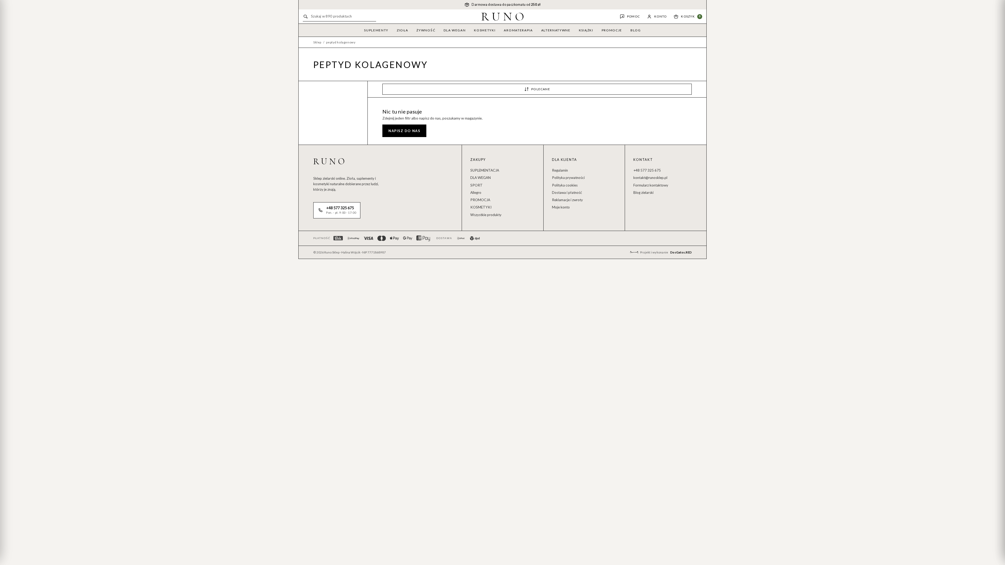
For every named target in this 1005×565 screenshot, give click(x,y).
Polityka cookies (565, 185)
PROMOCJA (480, 200)
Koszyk (691, 16)
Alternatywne (556, 30)
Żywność (425, 30)
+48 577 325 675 (647, 170)
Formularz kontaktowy (650, 185)
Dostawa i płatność (567, 192)
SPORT (476, 185)
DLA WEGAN (480, 178)
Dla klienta (564, 160)
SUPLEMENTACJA (484, 170)
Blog (635, 30)
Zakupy (478, 160)
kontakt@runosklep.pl (650, 178)
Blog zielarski (643, 192)
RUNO (504, 16)
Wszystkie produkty (485, 215)
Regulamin (560, 170)
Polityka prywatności (568, 178)
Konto (660, 16)
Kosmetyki (484, 30)
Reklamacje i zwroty (567, 200)
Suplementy (376, 30)
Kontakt (643, 160)
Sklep (317, 42)
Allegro (475, 192)
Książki (586, 30)
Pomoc (633, 16)
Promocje (612, 30)
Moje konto (561, 207)
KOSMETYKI (481, 207)
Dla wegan (455, 30)
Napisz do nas (404, 131)
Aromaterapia (518, 30)
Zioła (402, 30)
